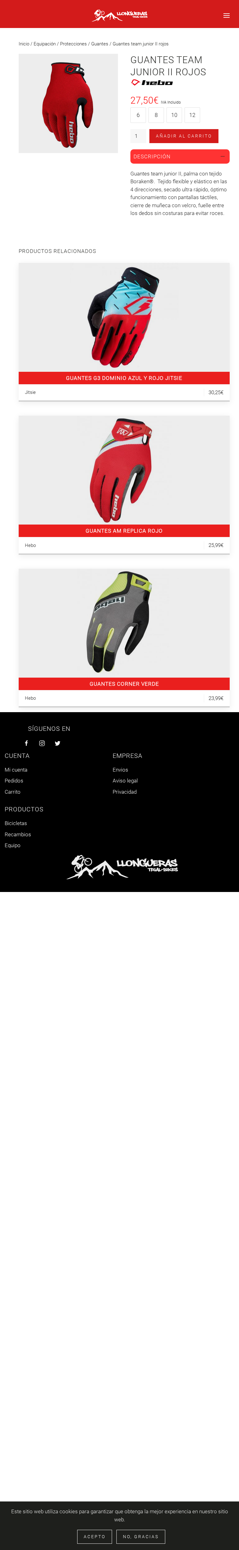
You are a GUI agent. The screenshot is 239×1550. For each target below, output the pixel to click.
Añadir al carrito (184, 135)
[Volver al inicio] (119, 15)
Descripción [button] (152, 156)
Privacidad (125, 792)
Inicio (24, 44)
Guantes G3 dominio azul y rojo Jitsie (124, 378)
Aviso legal (125, 780)
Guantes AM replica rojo (124, 531)
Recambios (18, 834)
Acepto (94, 1536)
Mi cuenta (16, 770)
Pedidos (14, 780)
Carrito (13, 792)
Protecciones (73, 44)
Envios (120, 770)
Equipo (13, 845)
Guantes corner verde (124, 684)
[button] (226, 15)
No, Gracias (141, 1536)
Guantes (99, 44)
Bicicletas (16, 823)
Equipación (45, 44)
